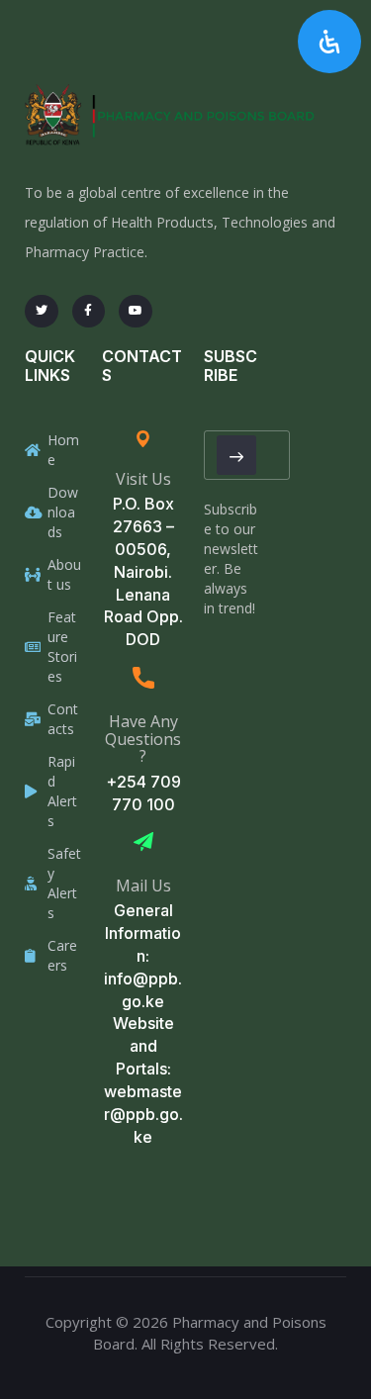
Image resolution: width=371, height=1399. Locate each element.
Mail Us (143, 885)
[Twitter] (41, 311)
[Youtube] (135, 311)
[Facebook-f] (89, 311)
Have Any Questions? (143, 738)
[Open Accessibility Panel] (329, 41)
